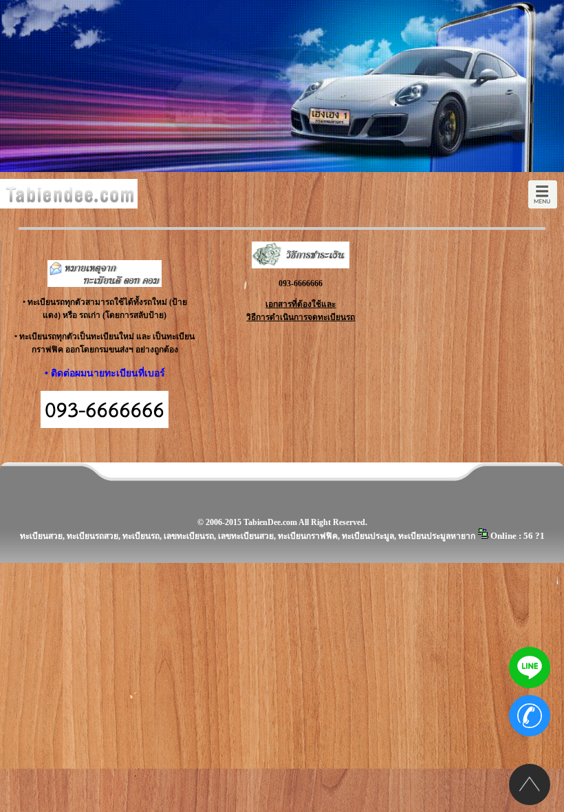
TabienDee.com (270, 522)
